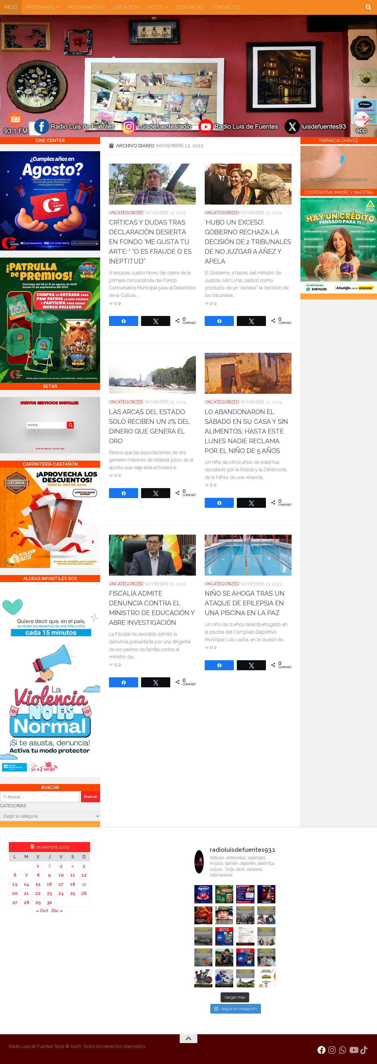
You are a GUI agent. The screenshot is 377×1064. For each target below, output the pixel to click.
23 (49, 893)
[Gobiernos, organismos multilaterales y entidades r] (245, 978)
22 (38, 893)
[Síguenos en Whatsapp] (343, 1050)
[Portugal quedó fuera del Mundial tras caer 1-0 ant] (203, 915)
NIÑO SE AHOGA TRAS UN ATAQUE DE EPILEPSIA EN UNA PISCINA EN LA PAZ (245, 603)
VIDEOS (155, 7)
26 (84, 893)
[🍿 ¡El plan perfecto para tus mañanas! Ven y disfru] (245, 957)
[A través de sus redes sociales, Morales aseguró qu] (224, 957)
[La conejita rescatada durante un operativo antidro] (224, 978)
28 (26, 902)
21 (26, 893)
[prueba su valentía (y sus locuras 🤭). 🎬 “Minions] (266, 978)
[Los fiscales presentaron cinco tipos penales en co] (224, 915)
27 (14, 902)
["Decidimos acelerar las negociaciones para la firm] (266, 936)
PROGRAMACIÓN (86, 7)
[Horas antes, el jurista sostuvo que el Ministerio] (266, 915)
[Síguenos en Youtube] (353, 1050)
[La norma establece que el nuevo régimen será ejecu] (266, 957)
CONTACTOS (226, 7)
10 (61, 875)
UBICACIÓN (126, 7)
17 (61, 884)
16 (49, 884)
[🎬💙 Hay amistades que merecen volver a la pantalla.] (245, 894)
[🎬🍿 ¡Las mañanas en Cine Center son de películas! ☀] (224, 936)
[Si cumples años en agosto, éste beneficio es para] (203, 894)
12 (84, 875)
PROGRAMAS (40, 7)
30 (49, 902)
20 (14, 893)
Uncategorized (126, 212)
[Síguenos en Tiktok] (364, 1050)
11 (72, 875)
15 (38, 884)
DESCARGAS (190, 7)
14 (26, 884)
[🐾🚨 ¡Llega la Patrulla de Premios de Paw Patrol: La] (224, 894)
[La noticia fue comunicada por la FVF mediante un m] (203, 978)
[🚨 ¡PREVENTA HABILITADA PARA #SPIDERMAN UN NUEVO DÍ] (266, 894)
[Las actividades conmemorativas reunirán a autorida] (245, 936)
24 (61, 893)
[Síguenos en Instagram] (332, 1050)
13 (14, 884)
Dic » (57, 910)
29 (38, 902)
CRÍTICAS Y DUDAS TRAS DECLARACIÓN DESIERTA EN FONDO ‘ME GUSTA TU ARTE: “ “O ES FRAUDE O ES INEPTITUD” (150, 241)
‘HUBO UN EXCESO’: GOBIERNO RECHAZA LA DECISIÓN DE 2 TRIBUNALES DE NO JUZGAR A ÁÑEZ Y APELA (248, 241)
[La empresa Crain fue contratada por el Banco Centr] (203, 936)
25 (72, 893)
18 (72, 884)
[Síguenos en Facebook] (322, 1050)
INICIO (10, 7)
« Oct (42, 910)
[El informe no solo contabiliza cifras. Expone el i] (245, 915)
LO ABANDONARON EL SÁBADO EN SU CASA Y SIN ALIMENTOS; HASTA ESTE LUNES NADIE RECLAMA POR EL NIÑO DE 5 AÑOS (246, 431)
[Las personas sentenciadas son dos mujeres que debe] (203, 957)
